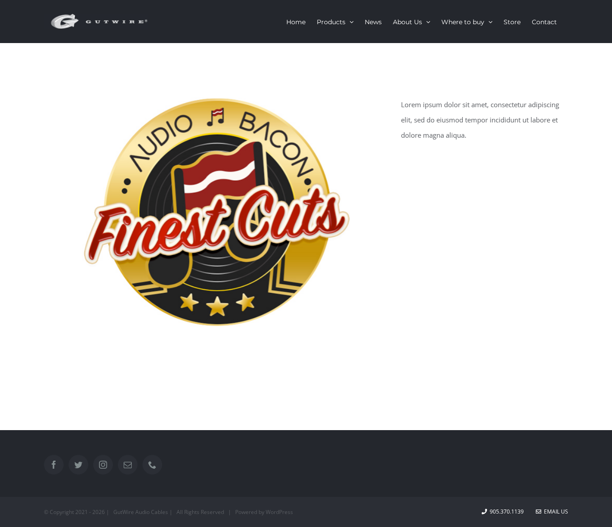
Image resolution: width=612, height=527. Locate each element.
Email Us (554, 511)
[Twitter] (78, 465)
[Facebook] (54, 465)
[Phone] (152, 465)
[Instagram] (103, 465)
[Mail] (128, 465)
